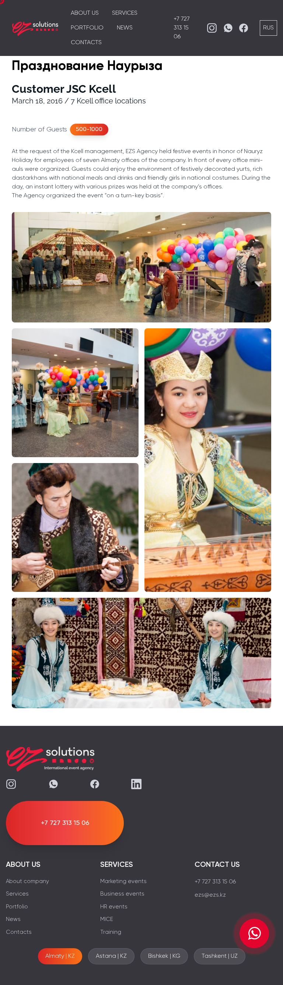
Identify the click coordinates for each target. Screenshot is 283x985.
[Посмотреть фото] (141, 267)
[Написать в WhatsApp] (254, 933)
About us (85, 13)
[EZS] (35, 28)
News (125, 28)
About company (27, 881)
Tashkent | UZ (220, 956)
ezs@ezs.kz (210, 895)
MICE (106, 919)
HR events (113, 907)
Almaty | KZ (60, 956)
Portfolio (87, 28)
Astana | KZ (111, 956)
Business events (122, 894)
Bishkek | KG (164, 956)
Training (110, 932)
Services (124, 13)
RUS (268, 28)
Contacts (86, 43)
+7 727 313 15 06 (182, 28)
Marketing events (123, 881)
